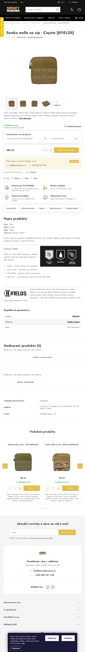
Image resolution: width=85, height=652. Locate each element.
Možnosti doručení (74, 126)
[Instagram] (52, 587)
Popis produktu (11, 208)
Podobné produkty (72, 208)
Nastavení (16, 648)
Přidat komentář (25, 382)
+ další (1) (57, 105)
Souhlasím (68, 638)
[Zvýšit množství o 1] (51, 150)
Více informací (25, 118)
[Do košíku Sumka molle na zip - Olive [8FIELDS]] (32, 488)
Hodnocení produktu (27, 208)
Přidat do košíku (66, 150)
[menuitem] (13, 18)
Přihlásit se (67, 532)
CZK (62, 2)
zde (23, 643)
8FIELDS (34, 172)
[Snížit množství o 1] (44, 150)
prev (5, 465)
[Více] (79, 18)
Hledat (57, 9)
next (80, 465)
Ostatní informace (55, 208)
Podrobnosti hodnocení (35, 37)
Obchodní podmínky (10, 2)
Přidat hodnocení (42, 357)
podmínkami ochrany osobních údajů (41, 538)
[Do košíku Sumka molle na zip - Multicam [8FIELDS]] (70, 488)
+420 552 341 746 (73, 10)
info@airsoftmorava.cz (17, 165)
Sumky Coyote (74, 322)
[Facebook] (47, 587)
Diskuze (41, 208)
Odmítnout (52, 638)
